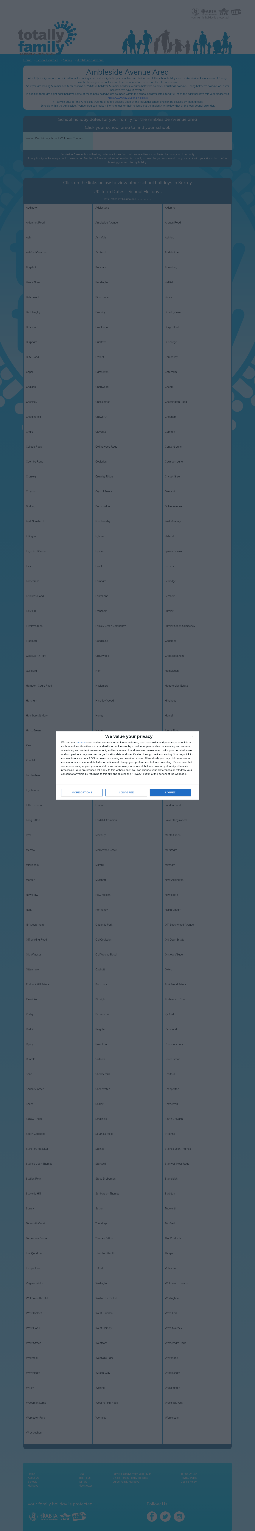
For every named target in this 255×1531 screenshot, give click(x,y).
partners (81, 742)
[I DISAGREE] (193, 738)
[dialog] (127, 765)
